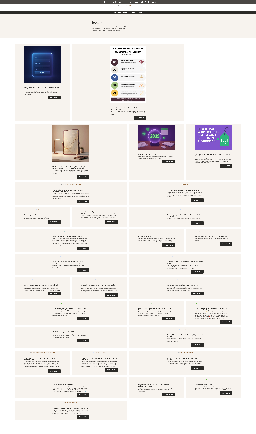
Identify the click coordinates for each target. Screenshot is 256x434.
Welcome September (144, 236)
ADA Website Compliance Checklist (63, 332)
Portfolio (125, 13)
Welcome (117, 13)
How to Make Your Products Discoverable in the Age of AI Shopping (212, 155)
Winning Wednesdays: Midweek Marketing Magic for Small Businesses (185, 335)
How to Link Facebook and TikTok (62, 385)
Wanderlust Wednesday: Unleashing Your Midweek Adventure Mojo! (39, 358)
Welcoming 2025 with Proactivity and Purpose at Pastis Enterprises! (183, 215)
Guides (132, 13)
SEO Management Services (32, 215)
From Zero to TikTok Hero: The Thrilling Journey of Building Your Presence (154, 385)
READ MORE (54, 97)
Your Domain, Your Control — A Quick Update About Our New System (41, 88)
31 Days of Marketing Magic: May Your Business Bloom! (41, 285)
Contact (139, 13)
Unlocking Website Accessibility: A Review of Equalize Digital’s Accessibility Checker (154, 309)
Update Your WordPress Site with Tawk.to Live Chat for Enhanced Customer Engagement (69, 309)
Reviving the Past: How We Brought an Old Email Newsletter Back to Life (99, 358)
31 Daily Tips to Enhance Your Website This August (67, 262)
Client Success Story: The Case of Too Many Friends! (211, 236)
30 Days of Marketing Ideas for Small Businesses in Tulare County (185, 262)
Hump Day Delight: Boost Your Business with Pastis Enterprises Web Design (211, 309)
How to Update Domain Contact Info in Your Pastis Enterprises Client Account (67, 190)
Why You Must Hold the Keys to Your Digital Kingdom (183, 190)
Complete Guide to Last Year (147, 154)
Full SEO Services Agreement (90, 212)
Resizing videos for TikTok (203, 385)
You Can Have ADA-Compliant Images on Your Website (183, 285)
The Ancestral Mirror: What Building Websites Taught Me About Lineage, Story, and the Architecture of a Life (70, 167)
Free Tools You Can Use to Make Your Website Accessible (98, 285)
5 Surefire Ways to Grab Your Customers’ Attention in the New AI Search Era (127, 108)
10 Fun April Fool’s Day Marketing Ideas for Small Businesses (182, 358)
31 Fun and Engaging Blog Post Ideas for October (67, 236)
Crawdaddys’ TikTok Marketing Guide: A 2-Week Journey (70, 408)
